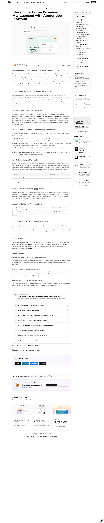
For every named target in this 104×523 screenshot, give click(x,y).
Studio (89, 12)
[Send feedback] (101, 520)
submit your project (27, 248)
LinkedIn (26, 363)
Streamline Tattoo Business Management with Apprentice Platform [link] (39, 8)
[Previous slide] (76, 121)
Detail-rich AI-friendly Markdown (19, 368)
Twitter (19, 363)
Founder (29, 345)
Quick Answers (79, 54)
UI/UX (46, 58)
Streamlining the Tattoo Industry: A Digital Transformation (81, 20)
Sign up (93, 2)
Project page (19, 345)
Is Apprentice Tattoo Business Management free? (82, 66)
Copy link (43, 363)
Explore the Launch (80, 52)
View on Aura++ (51, 385)
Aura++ (66, 244)
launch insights (32, 246)
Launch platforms (35, 345)
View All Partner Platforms (82, 131)
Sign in (87, 2)
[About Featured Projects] (84, 136)
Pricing (39, 2)
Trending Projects (42, 436)
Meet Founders (53, 436)
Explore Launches (31, 436)
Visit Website (62, 385)
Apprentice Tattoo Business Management (23, 83)
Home (13, 8)
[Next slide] (89, 121)
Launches (33, 2)
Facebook (34, 363)
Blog (79, 12)
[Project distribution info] (86, 95)
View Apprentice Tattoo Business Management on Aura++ (81, 85)
